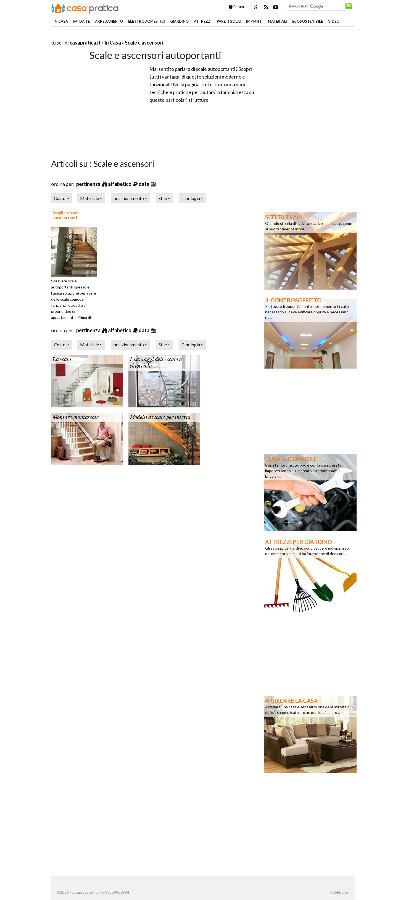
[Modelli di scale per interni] (164, 438)
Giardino (179, 21)
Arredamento (109, 21)
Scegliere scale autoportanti (66, 215)
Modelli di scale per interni (160, 417)
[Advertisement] (115, 36)
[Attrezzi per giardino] (310, 575)
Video (333, 21)
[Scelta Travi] (310, 250)
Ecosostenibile (307, 21)
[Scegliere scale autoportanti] (76, 251)
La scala (61, 360)
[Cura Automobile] (310, 492)
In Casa (61, 21)
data (144, 184)
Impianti (254, 21)
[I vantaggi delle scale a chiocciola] (164, 381)
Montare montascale (75, 417)
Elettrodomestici (146, 21)
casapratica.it (85, 43)
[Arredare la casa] (310, 734)
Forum (238, 6)
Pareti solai (229, 21)
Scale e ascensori (144, 43)
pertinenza (88, 184)
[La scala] (87, 381)
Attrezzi (203, 21)
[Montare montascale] (87, 438)
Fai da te (81, 21)
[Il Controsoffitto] (310, 333)
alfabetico (120, 184)
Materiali (277, 21)
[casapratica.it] (84, 8)
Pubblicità (339, 892)
